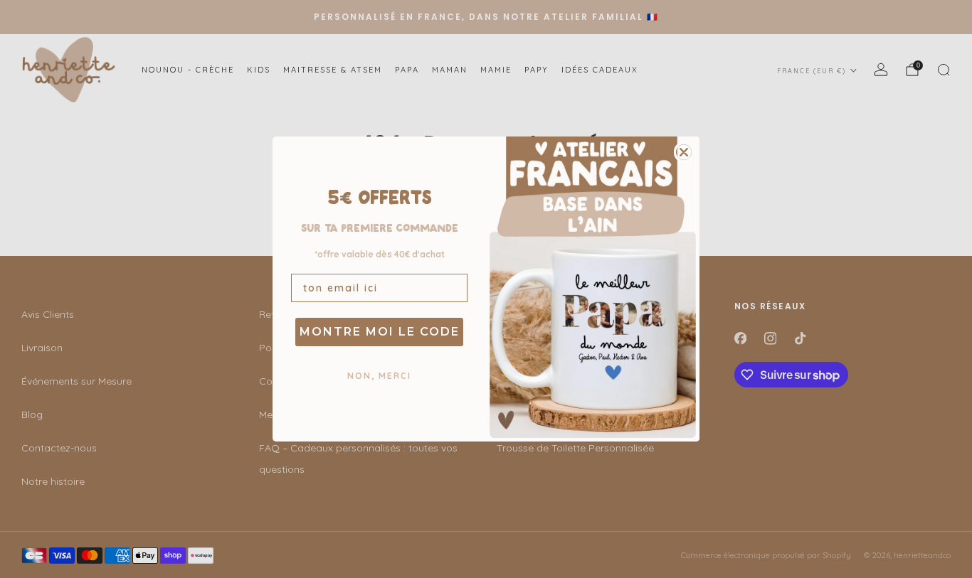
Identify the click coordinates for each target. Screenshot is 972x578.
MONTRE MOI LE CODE (380, 331)
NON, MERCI (379, 375)
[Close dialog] (683, 152)
